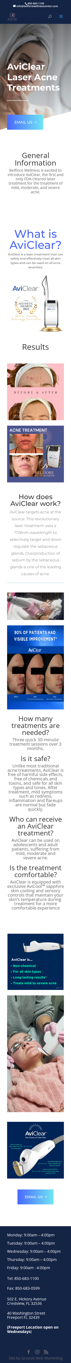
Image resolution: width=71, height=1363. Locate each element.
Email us (23, 122)
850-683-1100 (36, 3)
